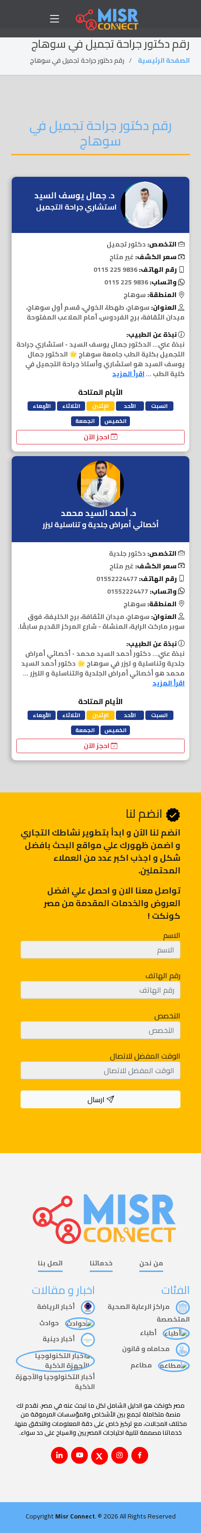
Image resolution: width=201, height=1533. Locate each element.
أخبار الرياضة (56, 1307)
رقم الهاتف (162, 975)
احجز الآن (97, 437)
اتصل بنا (50, 1263)
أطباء (149, 1333)
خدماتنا (101, 1263)
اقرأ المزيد (128, 374)
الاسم (171, 935)
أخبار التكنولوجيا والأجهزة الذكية (55, 1382)
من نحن (151, 1263)
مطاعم (141, 1365)
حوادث (49, 1323)
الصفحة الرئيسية (164, 60)
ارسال (97, 1099)
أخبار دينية (59, 1339)
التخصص (167, 1015)
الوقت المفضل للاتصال (145, 1055)
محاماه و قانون (146, 1349)
